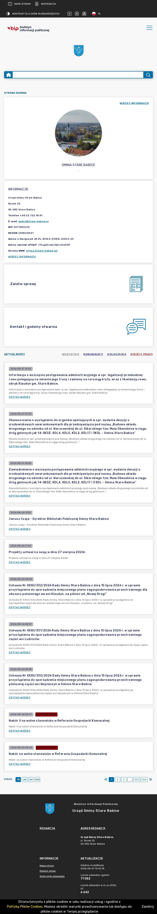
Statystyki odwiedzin (52, 876)
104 (144, 779)
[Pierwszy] (106, 779)
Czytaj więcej (19, 397)
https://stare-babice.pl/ (42, 250)
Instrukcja (48, 3)
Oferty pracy (141, 354)
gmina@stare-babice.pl (33, 221)
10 (18, 779)
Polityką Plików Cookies (25, 906)
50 (31, 779)
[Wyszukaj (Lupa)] (148, 75)
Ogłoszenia (116, 354)
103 (137, 779)
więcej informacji (134, 103)
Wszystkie (71, 354)
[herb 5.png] (78, 50)
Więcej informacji (22, 256)
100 (37, 779)
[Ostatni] (150, 779)
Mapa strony (22, 3)
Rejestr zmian (48, 871)
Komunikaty (93, 354)
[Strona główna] (8, 74)
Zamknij (148, 906)
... (130, 779)
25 (24, 779)
